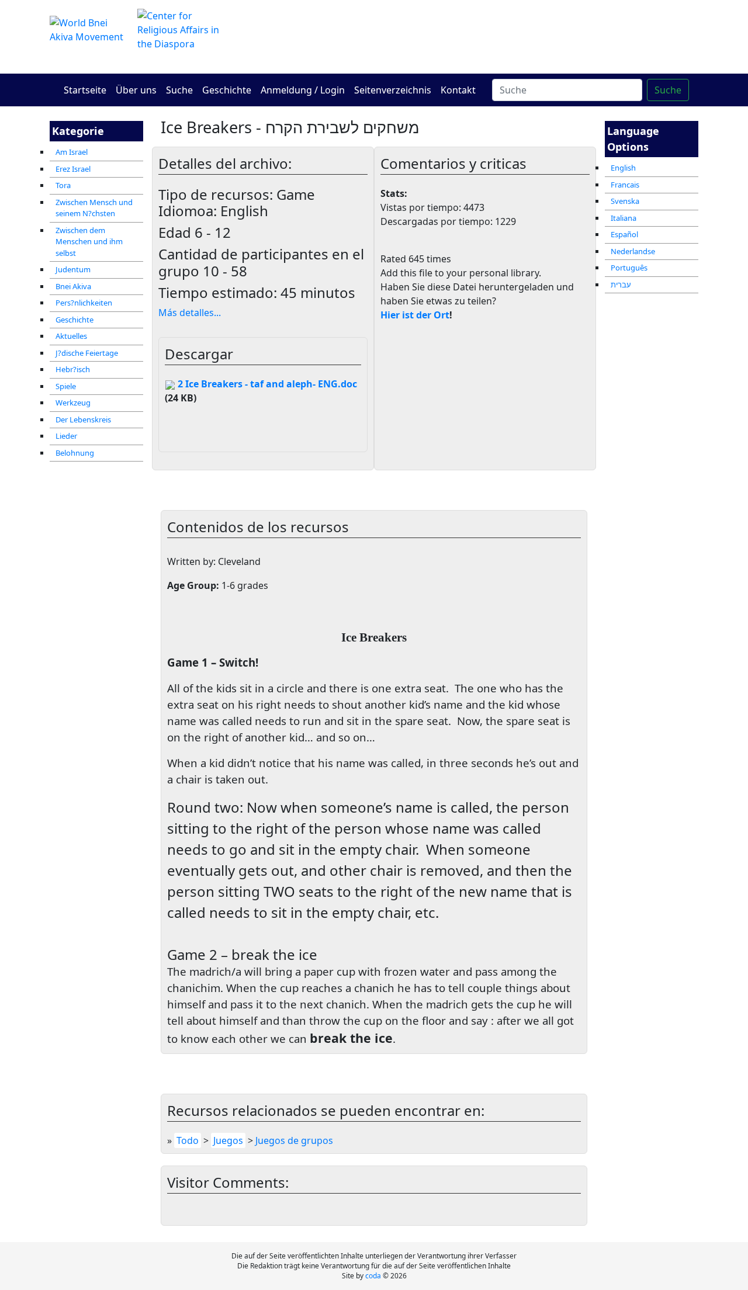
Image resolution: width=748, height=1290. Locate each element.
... (189, 312)
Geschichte (226, 90)
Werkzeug (73, 402)
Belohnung (75, 453)
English (623, 167)
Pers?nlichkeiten (84, 302)
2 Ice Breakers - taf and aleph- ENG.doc (266, 383)
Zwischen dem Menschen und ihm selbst (89, 241)
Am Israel (72, 152)
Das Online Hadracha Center (485, 36)
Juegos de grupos (294, 1140)
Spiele (66, 386)
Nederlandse (633, 251)
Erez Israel (73, 169)
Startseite (85, 90)
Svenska (625, 201)
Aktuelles (71, 336)
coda (373, 1276)
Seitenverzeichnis (392, 90)
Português (629, 267)
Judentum (73, 269)
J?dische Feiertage (87, 353)
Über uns (136, 90)
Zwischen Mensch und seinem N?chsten (94, 208)
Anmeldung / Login (303, 90)
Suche (179, 90)
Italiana (623, 218)
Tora (63, 185)
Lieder (66, 436)
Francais (625, 184)
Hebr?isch (73, 369)
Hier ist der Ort (414, 314)
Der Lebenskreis (83, 419)
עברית (621, 284)
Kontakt (458, 90)
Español (624, 234)
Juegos (228, 1140)
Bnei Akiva (73, 286)
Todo (187, 1140)
